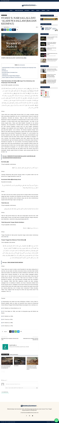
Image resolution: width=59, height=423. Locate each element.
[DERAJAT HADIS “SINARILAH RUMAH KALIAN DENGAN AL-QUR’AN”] (43, 44)
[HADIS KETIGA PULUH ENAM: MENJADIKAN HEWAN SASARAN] (43, 71)
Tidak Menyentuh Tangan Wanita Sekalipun (11, 75)
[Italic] (8, 388)
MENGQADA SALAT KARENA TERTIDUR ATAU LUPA (9, 339)
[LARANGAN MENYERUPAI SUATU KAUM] (43, 55)
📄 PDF (14, 29)
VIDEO (32, 10)
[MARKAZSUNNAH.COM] (29, 5)
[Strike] (11, 388)
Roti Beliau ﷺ (5, 70)
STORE (48, 10)
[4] (22, 199)
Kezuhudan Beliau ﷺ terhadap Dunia (9, 72)
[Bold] (6, 388)
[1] (25, 57)
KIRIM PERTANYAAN (19, 10)
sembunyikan (21, 64)
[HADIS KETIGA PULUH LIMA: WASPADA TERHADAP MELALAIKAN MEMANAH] (43, 76)
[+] (22, 387)
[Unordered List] (14, 388)
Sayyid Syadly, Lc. (7, 27)
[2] (6, 151)
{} (20, 387)
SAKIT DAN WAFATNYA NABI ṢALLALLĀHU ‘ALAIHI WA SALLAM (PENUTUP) (6, 366)
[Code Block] (17, 388)
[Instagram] (29, 416)
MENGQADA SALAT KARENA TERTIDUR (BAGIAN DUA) (30, 339)
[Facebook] (5, 30)
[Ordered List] (12, 388)
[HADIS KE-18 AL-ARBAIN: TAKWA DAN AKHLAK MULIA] (43, 38)
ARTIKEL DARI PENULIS (14, 354)
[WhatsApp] (8, 30)
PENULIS (43, 10)
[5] (27, 219)
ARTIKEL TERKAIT (5, 354)
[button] (56, 10)
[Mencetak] (2, 30)
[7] (10, 291)
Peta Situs (48, 421)
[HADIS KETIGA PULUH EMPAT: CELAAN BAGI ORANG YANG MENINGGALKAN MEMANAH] (43, 82)
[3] (20, 176)
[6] (7, 236)
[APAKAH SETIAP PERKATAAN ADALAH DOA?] (43, 50)
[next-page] (4, 371)
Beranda (2, 13)
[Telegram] (10, 30)
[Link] (19, 388)
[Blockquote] (16, 388)
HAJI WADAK (16, 365)
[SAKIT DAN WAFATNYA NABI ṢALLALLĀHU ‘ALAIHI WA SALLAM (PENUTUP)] (7, 361)
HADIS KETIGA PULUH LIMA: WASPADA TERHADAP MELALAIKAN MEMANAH (51, 75)
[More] (17, 30)
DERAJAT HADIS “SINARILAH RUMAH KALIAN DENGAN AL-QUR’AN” (51, 43)
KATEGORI (27, 10)
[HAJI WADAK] (19, 361)
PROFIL (11, 10)
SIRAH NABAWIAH (8, 13)
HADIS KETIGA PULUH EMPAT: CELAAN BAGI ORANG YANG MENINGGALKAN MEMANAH (51, 81)
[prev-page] (2, 371)
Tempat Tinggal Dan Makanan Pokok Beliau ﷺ (11, 77)
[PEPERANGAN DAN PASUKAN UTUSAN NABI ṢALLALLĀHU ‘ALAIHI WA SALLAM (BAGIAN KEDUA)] (32, 361)
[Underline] (9, 388)
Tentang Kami (53, 421)
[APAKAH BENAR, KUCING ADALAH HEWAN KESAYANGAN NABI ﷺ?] (43, 61)
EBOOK (37, 10)
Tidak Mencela (5, 74)
